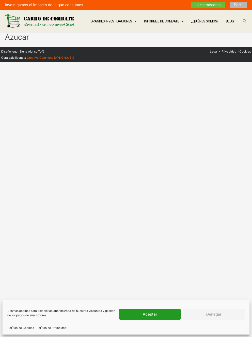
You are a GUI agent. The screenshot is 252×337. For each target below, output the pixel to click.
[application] (134, 21)
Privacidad (228, 51)
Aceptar (150, 314)
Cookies (245, 51)
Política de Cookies (20, 328)
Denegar (213, 314)
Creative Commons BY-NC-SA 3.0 (50, 57)
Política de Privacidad (51, 328)
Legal (214, 51)
